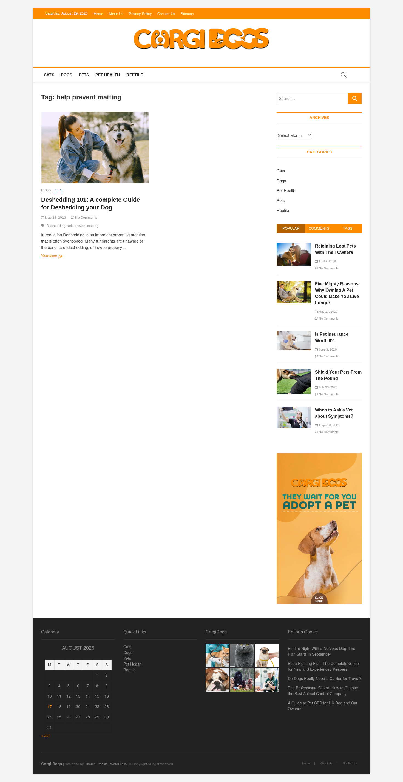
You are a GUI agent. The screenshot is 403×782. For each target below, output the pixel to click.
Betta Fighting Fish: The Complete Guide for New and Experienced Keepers (323, 666)
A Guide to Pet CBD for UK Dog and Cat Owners (322, 705)
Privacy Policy (140, 13)
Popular (290, 228)
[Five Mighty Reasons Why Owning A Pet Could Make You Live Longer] (294, 283)
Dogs (66, 75)
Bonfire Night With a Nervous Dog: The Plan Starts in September (321, 651)
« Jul (45, 735)
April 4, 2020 (327, 261)
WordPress (118, 763)
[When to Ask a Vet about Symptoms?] (294, 410)
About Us (116, 13)
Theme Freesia (96, 763)
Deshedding (56, 226)
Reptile (134, 75)
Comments (319, 228)
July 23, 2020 (327, 387)
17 (49, 706)
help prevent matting (82, 226)
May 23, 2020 (327, 311)
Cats (49, 75)
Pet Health (107, 75)
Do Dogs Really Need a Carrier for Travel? (324, 678)
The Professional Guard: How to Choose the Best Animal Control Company (323, 690)
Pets (84, 75)
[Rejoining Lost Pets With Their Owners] (294, 246)
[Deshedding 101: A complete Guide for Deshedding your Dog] (95, 147)
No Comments (85, 218)
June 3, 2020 (327, 349)
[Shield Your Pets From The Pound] (294, 372)
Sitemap (187, 13)
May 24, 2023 (55, 218)
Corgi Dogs (51, 763)
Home (98, 13)
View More (58, 256)
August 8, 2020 (328, 425)
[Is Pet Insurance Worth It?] (294, 334)
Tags (348, 228)
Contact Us (166, 13)
